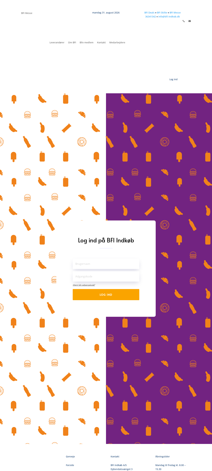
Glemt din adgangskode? (84, 285)
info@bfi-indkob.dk (169, 16)
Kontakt (101, 42)
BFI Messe (26, 13)
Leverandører (57, 42)
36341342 (150, 16)
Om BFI (72, 42)
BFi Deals (149, 12)
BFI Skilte (162, 12)
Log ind (106, 294)
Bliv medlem (86, 42)
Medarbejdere (117, 42)
